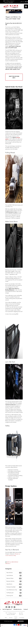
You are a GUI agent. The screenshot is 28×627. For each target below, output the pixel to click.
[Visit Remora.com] (21, 621)
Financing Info (14, 595)
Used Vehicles (14, 575)
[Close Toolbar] (2, 625)
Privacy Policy (16, 618)
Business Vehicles (14, 581)
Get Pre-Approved (7, 609)
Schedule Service (17, 609)
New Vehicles (14, 572)
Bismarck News (14, 578)
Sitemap (10, 617)
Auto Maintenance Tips (14, 589)
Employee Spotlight (14, 586)
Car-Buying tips (14, 592)
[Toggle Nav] (26, 6)
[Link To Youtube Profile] (18, 625)
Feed (25, 625)
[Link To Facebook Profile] (6, 607)
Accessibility (21, 617)
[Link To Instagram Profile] (14, 607)
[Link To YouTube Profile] (12, 607)
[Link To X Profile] (9, 607)
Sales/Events (14, 584)
